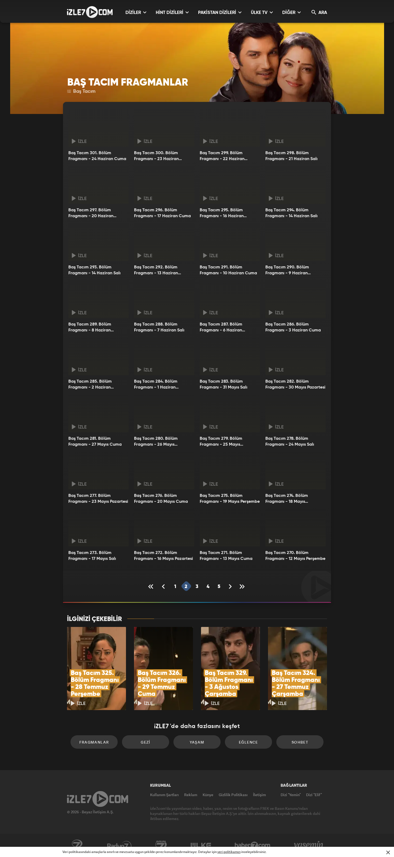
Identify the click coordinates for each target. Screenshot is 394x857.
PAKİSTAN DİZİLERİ (217, 12)
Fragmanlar (94, 742)
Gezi (145, 742)
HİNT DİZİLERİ (170, 12)
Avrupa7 (161, 845)
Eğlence (248, 742)
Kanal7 (77, 845)
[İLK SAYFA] (151, 586)
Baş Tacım (83, 91)
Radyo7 (119, 845)
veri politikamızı (229, 851)
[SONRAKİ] (230, 586)
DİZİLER (133, 12)
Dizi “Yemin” (291, 794)
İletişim (259, 794)
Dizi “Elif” (314, 794)
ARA (322, 12)
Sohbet (300, 742)
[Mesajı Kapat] (388, 852)
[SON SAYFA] (242, 586)
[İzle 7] (90, 12)
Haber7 (252, 845)
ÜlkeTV (201, 845)
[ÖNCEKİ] (164, 586)
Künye (208, 794)
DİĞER (289, 12)
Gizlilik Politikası (233, 794)
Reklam (190, 794)
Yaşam (197, 742)
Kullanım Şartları (164, 794)
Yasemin (309, 845)
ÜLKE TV (260, 12)
